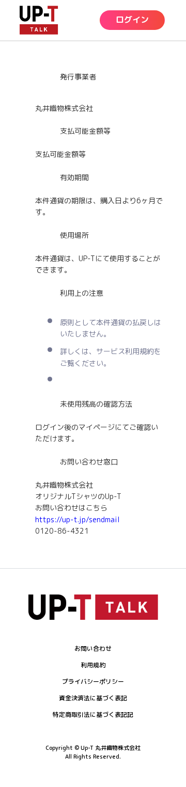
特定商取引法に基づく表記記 (93, 714)
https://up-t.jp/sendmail (77, 519)
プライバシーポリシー (93, 681)
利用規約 (93, 665)
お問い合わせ (93, 648)
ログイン (132, 19)
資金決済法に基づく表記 (93, 698)
